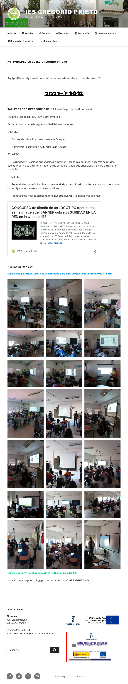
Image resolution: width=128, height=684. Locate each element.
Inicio (13, 33)
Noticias (28, 33)
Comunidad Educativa (21, 41)
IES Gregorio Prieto (61, 11)
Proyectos (64, 33)
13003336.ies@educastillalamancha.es (34, 633)
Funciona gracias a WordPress (70, 676)
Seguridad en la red (20, 266)
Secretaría (83, 33)
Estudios (45, 33)
